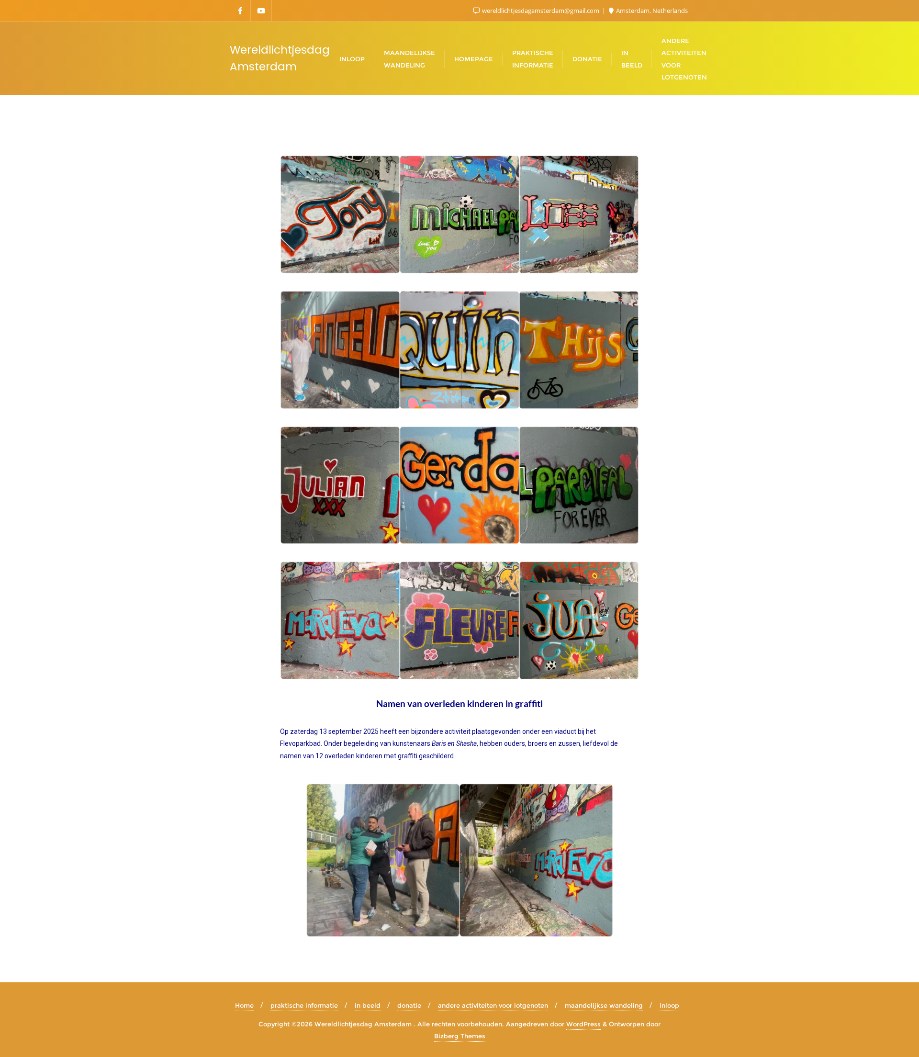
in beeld (368, 1005)
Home (244, 1005)
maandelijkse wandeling (604, 1005)
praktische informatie (304, 1005)
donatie (409, 1005)
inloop (669, 1005)
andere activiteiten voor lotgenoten (493, 1005)
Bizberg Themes (459, 1036)
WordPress (583, 1024)
